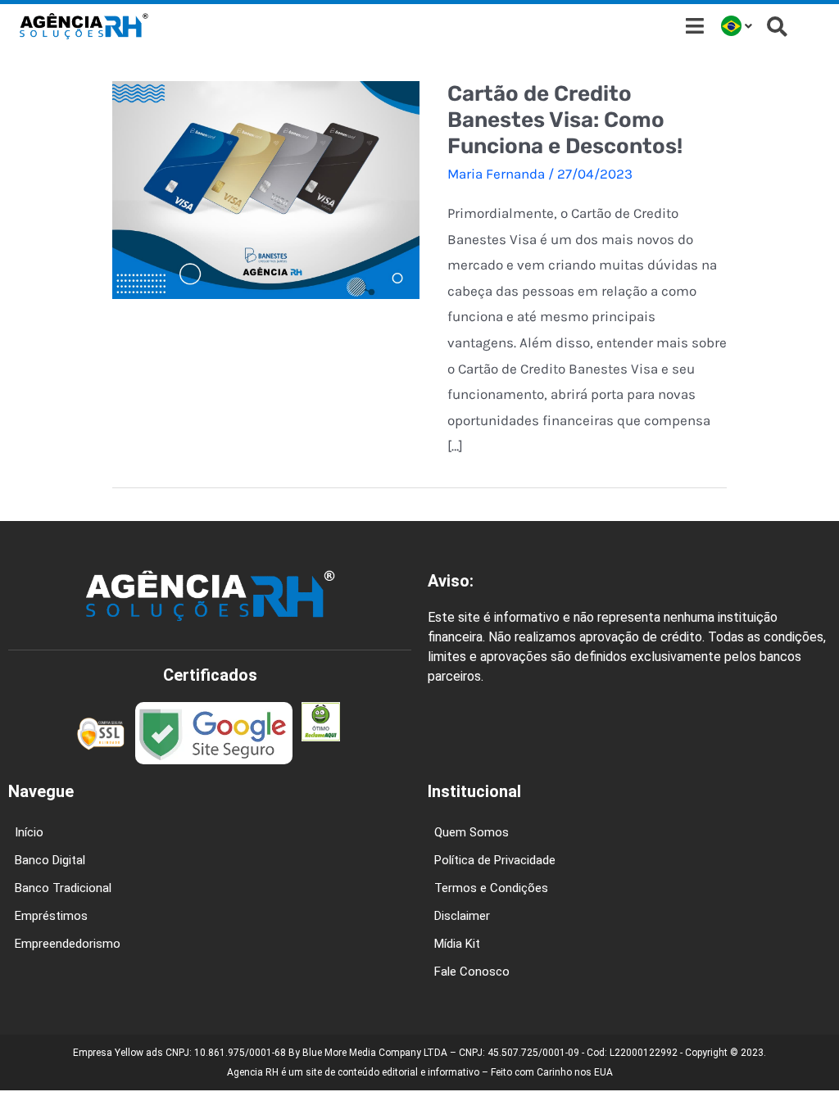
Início (29, 832)
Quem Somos (471, 832)
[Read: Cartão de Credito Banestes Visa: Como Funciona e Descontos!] (266, 188)
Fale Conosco (472, 971)
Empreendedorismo (67, 943)
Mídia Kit (457, 943)
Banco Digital (50, 860)
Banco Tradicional (63, 888)
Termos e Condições (491, 888)
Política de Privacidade (495, 860)
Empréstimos (51, 915)
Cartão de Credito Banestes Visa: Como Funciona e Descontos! (565, 120)
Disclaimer (462, 915)
